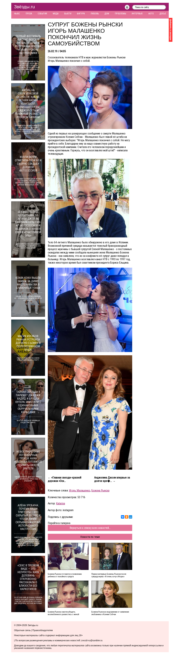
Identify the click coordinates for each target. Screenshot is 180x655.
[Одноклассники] (126, 517)
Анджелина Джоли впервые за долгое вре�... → (112, 479)
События (42, 13)
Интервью (137, 13)
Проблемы (120, 13)
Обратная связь (22, 630)
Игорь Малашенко (79, 490)
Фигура (81, 13)
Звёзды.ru (24, 6)
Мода (55, 13)
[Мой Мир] (130, 517)
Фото (151, 13)
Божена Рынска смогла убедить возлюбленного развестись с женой (63, 613)
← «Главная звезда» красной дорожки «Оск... (64, 479)
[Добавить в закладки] (170, 30)
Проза (29, 13)
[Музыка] (128, 7)
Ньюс (17, 13)
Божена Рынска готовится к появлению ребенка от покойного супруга (65, 575)
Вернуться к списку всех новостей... (90, 528)
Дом (106, 13)
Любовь (95, 13)
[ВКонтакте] (122, 517)
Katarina (60, 503)
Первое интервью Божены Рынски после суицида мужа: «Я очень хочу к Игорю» (108, 575)
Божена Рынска (100, 490)
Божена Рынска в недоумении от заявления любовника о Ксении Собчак (110, 613)
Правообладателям (42, 630)
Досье (162, 13)
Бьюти (67, 13)
